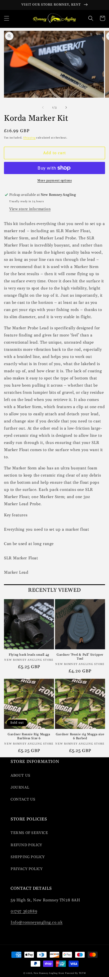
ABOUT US (20, 775)
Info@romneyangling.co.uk (36, 922)
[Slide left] (43, 107)
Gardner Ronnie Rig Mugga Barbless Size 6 (29, 736)
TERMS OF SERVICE (29, 833)
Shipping (29, 137)
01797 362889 (24, 911)
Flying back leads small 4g (29, 655)
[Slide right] (66, 107)
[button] (6, 18)
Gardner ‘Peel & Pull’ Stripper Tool (80, 657)
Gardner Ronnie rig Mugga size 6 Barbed (80, 736)
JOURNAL (20, 787)
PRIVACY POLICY (27, 869)
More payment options (54, 181)
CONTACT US (23, 799)
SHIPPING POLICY (28, 857)
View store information (30, 209)
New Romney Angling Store (49, 973)
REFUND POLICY (26, 845)
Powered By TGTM (75, 973)
